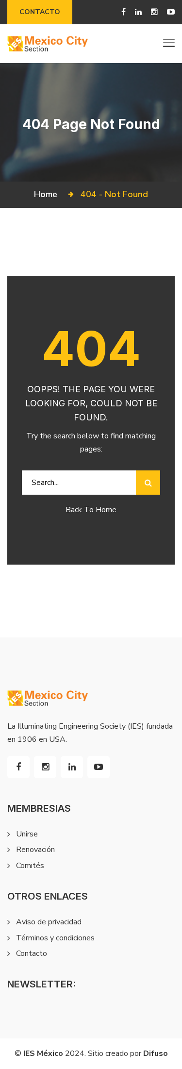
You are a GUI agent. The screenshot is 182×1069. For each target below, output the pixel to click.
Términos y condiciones (55, 938)
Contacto (39, 12)
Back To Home (91, 509)
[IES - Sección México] (47, 43)
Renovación (35, 849)
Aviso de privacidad (49, 922)
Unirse (27, 834)
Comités (30, 865)
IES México (43, 1053)
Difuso (155, 1053)
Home (48, 194)
